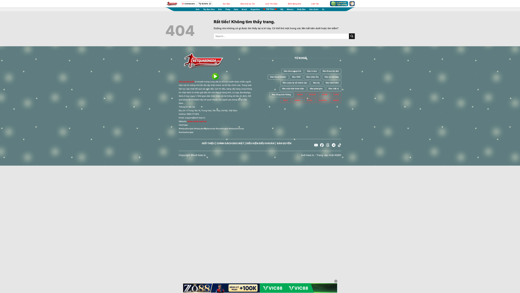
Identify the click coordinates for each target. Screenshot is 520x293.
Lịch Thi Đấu (271, 4)
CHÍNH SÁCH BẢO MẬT (230, 143)
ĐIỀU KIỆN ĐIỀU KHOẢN (260, 143)
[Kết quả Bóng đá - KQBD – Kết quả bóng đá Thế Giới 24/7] (172, 3)
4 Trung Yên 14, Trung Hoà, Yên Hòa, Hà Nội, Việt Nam (211, 110)
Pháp (227, 9)
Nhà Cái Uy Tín (247, 4)
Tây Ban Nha (209, 9)
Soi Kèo (226, 4)
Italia (236, 9)
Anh (197, 9)
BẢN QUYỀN (284, 143)
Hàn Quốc (313, 9)
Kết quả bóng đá (186, 81)
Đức (220, 9)
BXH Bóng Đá (294, 4)
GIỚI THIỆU (208, 143)
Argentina (255, 9)
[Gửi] (352, 36)
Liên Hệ (314, 4)
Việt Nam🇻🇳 (271, 9)
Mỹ (281, 9)
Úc (323, 9)
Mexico (290, 9)
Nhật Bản (301, 9)
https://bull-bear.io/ (197, 121)
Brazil (244, 9)
